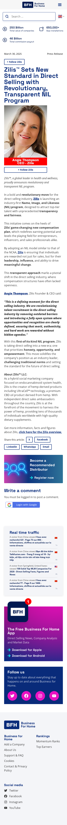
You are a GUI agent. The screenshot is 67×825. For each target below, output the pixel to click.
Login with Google (26, 504)
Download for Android (28, 655)
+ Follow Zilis (14, 61)
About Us (10, 750)
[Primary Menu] (60, 4)
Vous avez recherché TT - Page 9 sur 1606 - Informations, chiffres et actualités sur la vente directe (30, 584)
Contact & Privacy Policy (15, 768)
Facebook (42, 439)
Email (46, 446)
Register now (44, 477)
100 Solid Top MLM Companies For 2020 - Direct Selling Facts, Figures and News (31, 571)
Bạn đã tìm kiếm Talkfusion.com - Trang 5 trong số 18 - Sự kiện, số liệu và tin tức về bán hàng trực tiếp (31, 555)
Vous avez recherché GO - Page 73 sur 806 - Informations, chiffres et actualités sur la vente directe (30, 541)
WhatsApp (30, 446)
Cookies (9, 761)
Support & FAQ (13, 755)
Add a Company (14, 744)
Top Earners (44, 747)
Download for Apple (27, 649)
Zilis (20, 252)
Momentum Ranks (48, 741)
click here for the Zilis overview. (40, 432)
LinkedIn (12, 446)
